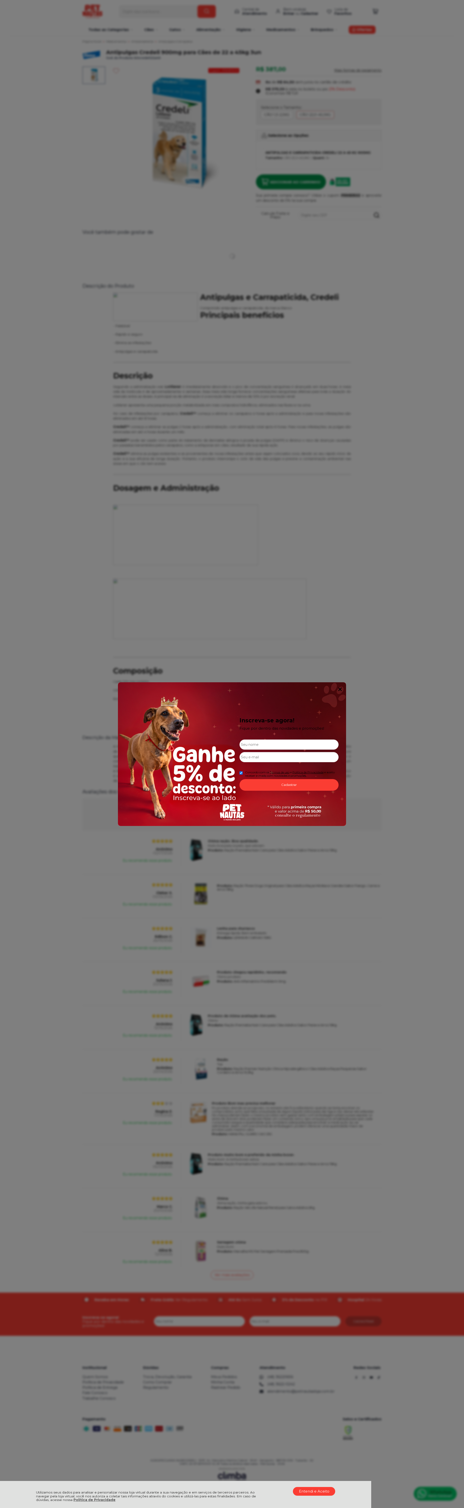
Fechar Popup (340, 689)
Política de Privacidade (94, 1500)
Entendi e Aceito (314, 1491)
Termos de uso (280, 772)
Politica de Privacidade (308, 772)
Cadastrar (289, 785)
